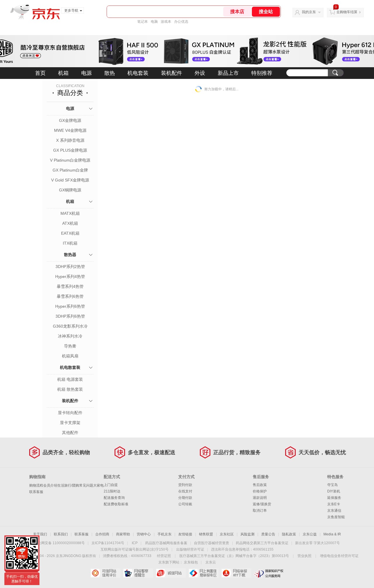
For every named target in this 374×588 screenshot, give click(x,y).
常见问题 (86, 485)
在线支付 (185, 491)
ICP (135, 543)
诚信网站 (171, 573)
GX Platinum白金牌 (70, 170)
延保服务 (334, 498)
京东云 (210, 562)
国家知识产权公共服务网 (269, 573)
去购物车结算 (346, 12)
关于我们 (40, 534)
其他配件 (70, 432)
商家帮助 (123, 534)
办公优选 (181, 22)
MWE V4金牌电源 (70, 130)
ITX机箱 (70, 243)
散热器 (70, 254)
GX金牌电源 (70, 120)
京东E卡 (333, 504)
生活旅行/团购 (68, 485)
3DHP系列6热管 (70, 316)
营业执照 (304, 556)
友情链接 (185, 534)
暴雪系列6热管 (70, 296)
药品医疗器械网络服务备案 (166, 543)
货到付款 (185, 485)
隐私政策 (289, 534)
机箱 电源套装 (70, 379)
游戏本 (166, 22)
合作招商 (102, 534)
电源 (86, 73)
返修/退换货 (262, 504)
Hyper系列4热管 (70, 276)
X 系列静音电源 (70, 140)
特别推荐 (261, 73)
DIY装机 (333, 491)
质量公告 (268, 534)
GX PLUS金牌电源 (70, 150)
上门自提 (111, 485)
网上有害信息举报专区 (203, 573)
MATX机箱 (70, 213)
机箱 (63, 73)
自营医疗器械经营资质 (211, 543)
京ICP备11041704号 (107, 543)
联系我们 (61, 534)
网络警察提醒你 (138, 573)
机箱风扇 (70, 356)
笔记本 (142, 22)
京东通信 (334, 511)
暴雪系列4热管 (70, 286)
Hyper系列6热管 (70, 306)
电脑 (154, 22)
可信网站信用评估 (105, 573)
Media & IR (332, 534)
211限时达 (112, 491)
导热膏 (70, 346)
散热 (109, 73)
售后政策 (260, 485)
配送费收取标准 (116, 504)
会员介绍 (50, 485)
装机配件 (171, 73)
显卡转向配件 (70, 412)
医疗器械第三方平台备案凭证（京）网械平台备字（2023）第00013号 (234, 556)
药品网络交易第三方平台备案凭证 (262, 543)
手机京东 (164, 534)
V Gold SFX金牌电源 (70, 180)
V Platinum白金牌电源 (70, 160)
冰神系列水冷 (70, 336)
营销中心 (144, 534)
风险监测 (247, 534)
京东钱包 (191, 562)
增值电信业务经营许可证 (339, 556)
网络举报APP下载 (236, 573)
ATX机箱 (70, 223)
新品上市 (228, 73)
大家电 (98, 485)
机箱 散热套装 (70, 389)
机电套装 (137, 73)
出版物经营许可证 (190, 549)
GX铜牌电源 (70, 190)
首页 (40, 73)
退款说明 (260, 498)
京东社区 (227, 534)
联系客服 (36, 492)
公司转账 (185, 504)
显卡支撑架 (70, 422)
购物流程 (36, 485)
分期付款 (185, 498)
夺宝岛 (332, 485)
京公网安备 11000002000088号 (59, 543)
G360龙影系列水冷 (70, 326)
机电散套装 (70, 367)
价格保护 (260, 491)
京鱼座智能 (336, 517)
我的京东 (309, 12)
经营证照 (164, 556)
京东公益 (310, 534)
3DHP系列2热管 (70, 266)
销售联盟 (206, 534)
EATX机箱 (70, 233)
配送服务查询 (114, 498)
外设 (200, 73)
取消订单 (260, 511)
